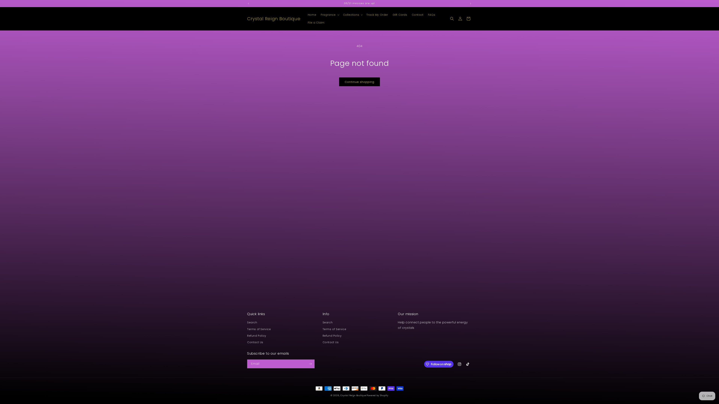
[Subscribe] (310, 363)
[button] (329, 15)
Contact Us (255, 342)
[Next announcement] (470, 3)
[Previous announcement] (248, 3)
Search (252, 322)
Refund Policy (256, 336)
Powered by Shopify (377, 395)
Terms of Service (259, 329)
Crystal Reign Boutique (353, 395)
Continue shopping (359, 82)
